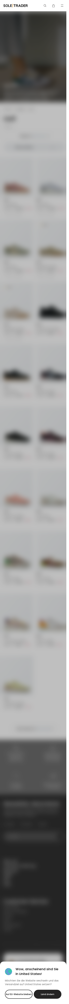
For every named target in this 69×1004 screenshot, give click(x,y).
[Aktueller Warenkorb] (53, 5)
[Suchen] (45, 5)
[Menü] (62, 5)
